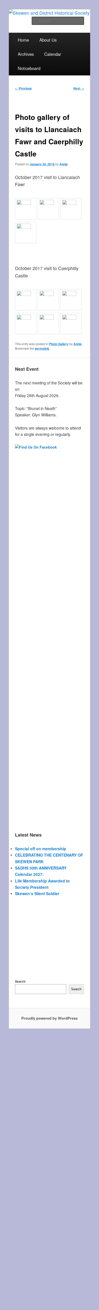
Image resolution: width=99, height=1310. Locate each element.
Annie (63, 164)
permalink (42, 348)
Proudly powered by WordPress (49, 1018)
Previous (23, 88)
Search (20, 981)
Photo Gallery (59, 344)
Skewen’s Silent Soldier (37, 893)
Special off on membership (40, 849)
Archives (26, 54)
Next (78, 88)
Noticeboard (29, 68)
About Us (48, 40)
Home (23, 40)
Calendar (52, 54)
